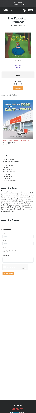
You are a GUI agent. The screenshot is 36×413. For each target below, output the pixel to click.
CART (21, 4)
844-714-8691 (18, 2)
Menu (30, 10)
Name (4, 233)
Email (4, 240)
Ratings (5, 247)
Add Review (6, 230)
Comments (6, 256)
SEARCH (14, 4)
